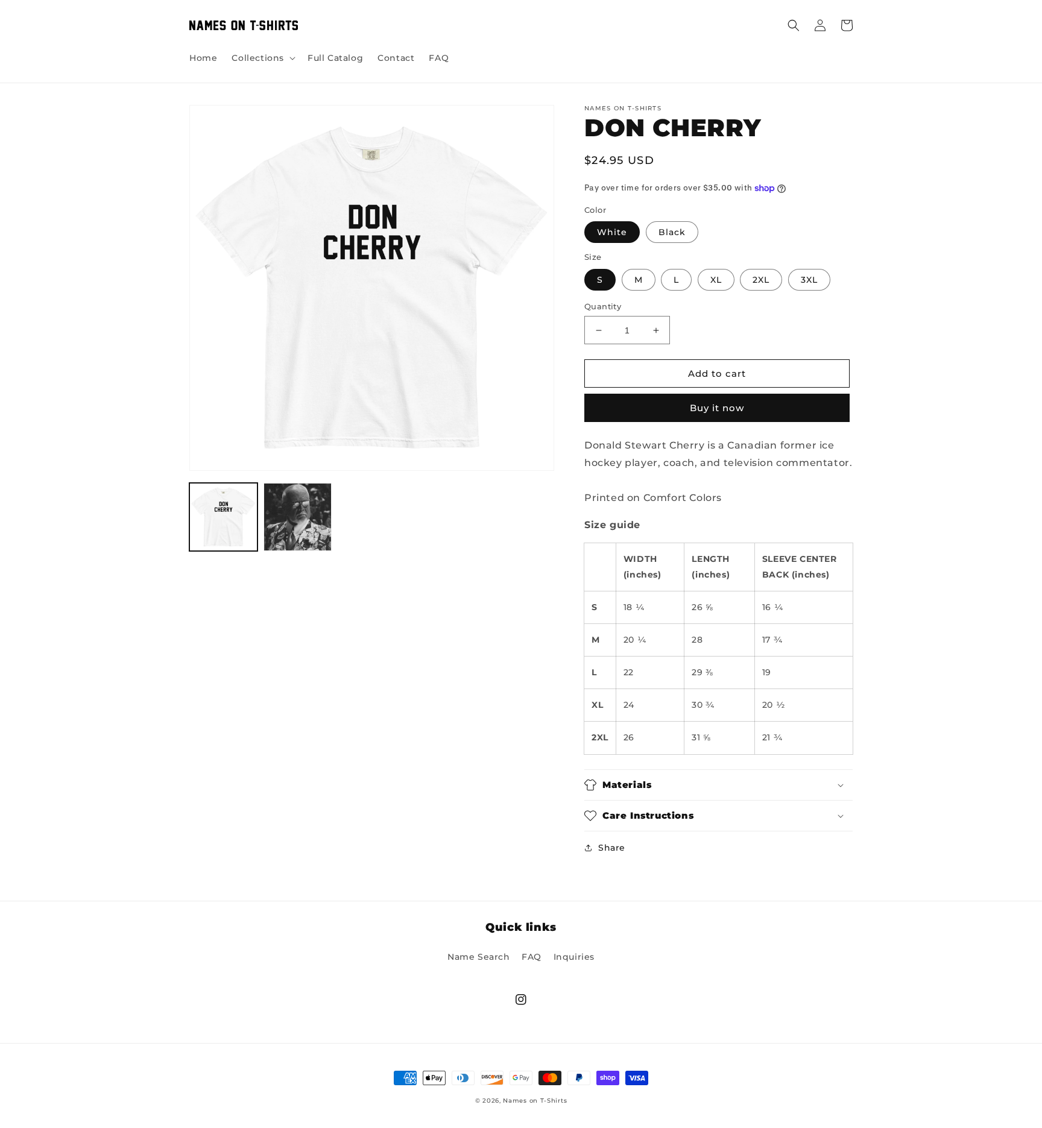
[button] (262, 58)
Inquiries (574, 956)
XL (716, 279)
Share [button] (611, 847)
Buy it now (717, 408)
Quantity (602, 306)
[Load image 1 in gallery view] (223, 517)
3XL (809, 279)
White (612, 232)
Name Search (478, 956)
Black (672, 232)
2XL (761, 279)
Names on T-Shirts (535, 1100)
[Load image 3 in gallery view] (298, 517)
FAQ (532, 956)
